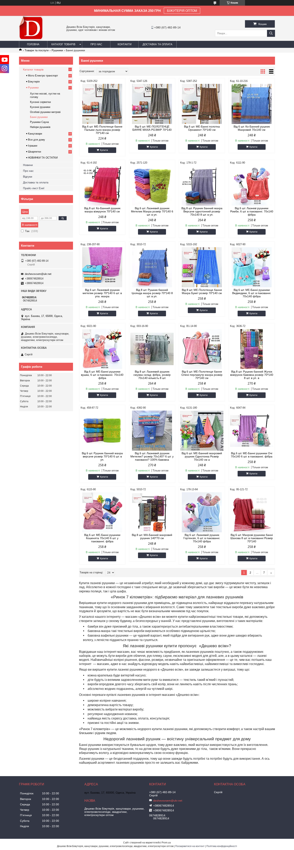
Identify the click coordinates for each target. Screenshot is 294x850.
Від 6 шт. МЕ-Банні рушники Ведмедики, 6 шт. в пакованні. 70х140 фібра (251, 293)
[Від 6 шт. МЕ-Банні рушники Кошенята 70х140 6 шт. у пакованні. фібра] (102, 512)
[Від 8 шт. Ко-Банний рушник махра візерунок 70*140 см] (102, 186)
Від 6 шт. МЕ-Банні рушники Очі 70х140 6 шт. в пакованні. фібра (251, 455)
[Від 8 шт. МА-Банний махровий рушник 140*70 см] (152, 512)
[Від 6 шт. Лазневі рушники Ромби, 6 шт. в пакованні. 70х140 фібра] (251, 186)
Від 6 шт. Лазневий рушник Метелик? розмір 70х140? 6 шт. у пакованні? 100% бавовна (152, 456)
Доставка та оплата (157, 44)
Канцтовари (35, 133)
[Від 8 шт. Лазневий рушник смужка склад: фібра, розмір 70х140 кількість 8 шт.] (152, 349)
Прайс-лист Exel (33, 188)
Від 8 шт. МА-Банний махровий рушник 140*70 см (152, 536)
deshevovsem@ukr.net (38, 273)
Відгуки (27, 176)
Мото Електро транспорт (43, 75)
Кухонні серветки (40, 101)
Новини (28, 165)
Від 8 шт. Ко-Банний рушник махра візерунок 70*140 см (102, 210)
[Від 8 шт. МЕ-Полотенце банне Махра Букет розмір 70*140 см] (202, 267)
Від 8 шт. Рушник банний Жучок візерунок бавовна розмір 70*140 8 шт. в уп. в (251, 375)
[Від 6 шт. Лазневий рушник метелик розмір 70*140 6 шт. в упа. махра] (102, 267)
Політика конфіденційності (221, 846)
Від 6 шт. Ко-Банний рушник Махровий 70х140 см (252, 128)
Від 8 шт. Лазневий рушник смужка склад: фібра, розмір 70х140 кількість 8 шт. (152, 375)
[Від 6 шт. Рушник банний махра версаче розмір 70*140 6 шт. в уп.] (102, 431)
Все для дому (36, 139)
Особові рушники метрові (45, 112)
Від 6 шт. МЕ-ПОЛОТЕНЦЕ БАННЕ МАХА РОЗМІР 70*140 (152, 128)
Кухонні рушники (40, 107)
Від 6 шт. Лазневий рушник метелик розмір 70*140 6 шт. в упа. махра (102, 293)
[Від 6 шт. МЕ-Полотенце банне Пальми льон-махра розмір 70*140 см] (102, 104)
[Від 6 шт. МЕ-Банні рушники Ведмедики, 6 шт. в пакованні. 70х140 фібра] (251, 267)
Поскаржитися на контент (190, 846)
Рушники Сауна (39, 122)
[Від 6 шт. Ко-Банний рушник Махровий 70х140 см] (251, 104)
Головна (33, 44)
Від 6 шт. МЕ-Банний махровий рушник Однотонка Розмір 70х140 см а (202, 456)
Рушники (57, 50)
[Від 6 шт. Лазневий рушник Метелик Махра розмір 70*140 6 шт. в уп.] (152, 186)
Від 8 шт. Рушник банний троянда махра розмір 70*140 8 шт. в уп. (152, 293)
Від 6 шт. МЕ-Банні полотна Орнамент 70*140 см (202, 128)
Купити (104, 150)
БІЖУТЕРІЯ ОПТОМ (182, 10)
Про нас (96, 44)
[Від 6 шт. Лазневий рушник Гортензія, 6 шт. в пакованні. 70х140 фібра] (202, 512)
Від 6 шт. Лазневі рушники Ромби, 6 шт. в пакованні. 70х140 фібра (251, 211)
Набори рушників (40, 127)
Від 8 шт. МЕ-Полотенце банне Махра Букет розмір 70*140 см (202, 291)
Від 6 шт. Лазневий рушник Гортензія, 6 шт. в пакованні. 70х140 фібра (201, 538)
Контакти (124, 44)
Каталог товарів (63, 44)
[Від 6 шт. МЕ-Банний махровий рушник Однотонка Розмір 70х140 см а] (202, 431)
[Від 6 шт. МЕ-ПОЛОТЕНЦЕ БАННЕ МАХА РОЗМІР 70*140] (152, 104)
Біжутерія (34, 81)
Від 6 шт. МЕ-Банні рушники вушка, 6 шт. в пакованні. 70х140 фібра (102, 375)
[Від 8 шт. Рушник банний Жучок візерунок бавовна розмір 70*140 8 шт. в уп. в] (251, 349)
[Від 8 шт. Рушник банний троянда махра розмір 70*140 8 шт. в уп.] (152, 267)
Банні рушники (39, 117)
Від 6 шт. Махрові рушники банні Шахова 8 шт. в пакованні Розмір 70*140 (251, 538)
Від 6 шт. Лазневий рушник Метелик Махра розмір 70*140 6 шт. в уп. (152, 211)
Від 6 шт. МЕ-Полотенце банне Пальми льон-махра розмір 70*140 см (102, 130)
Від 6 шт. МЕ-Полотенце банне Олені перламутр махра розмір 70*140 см (201, 375)
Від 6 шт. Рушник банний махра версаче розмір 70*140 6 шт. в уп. (102, 456)
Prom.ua (166, 842)
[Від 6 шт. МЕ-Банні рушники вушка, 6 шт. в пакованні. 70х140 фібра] (102, 349)
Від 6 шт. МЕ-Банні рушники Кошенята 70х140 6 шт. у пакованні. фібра (102, 538)
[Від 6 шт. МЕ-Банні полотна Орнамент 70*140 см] (202, 104)
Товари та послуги (37, 50)
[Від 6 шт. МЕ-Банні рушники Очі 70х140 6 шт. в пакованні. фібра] (251, 431)
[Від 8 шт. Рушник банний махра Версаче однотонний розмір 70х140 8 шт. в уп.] (202, 186)
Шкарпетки (34, 151)
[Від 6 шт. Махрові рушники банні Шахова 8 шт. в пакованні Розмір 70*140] (251, 512)
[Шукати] (271, 33)
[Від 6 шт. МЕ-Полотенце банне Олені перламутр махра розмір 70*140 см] (202, 349)
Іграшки (32, 145)
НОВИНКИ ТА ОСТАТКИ (43, 157)
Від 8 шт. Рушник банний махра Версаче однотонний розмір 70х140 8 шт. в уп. (201, 211)
